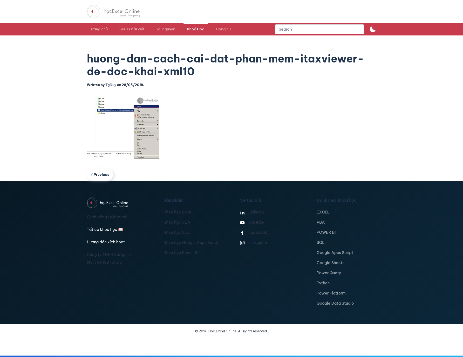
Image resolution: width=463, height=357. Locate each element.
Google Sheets (330, 262)
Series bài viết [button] (131, 29)
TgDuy (110, 85)
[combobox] (319, 29)
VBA (321, 222)
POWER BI (326, 232)
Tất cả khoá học (105, 229)
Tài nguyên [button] (165, 29)
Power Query (329, 272)
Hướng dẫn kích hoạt (106, 242)
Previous (101, 174)
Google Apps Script (335, 252)
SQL (321, 242)
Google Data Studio (335, 303)
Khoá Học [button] (195, 29)
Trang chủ (99, 29)
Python (323, 283)
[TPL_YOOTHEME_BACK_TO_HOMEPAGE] (118, 11)
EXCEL (323, 212)
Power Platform (331, 293)
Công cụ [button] (223, 29)
